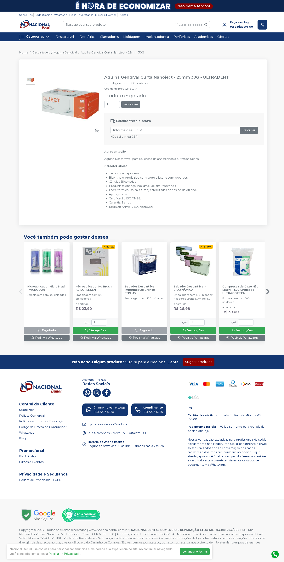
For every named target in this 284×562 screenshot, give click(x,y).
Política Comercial (32, 415)
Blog (22, 438)
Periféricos (181, 37)
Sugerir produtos (198, 362)
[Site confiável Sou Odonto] (81, 515)
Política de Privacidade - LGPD (40, 480)
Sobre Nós (25, 15)
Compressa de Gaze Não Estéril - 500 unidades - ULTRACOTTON (240, 290)
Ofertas (123, 15)
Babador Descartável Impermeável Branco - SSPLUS (141, 290)
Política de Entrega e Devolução (41, 421)
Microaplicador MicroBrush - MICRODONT (46, 288)
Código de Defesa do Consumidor (42, 427)
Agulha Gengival (65, 52)
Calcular (248, 130)
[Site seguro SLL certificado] (38, 515)
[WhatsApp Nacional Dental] (87, 392)
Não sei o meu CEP (124, 136)
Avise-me (131, 104)
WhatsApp (60, 15)
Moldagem (131, 37)
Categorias (35, 36)
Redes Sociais (43, 15)
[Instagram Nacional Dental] (97, 392)
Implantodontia (157, 37)
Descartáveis (65, 37)
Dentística (87, 37)
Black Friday (27, 456)
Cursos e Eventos (105, 15)
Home (23, 52)
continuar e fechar (195, 551)
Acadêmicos (203, 37)
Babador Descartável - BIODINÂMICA (189, 288)
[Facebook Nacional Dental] (106, 392)
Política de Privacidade (64, 553)
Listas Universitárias (81, 15)
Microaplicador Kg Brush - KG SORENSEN (95, 288)
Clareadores (109, 37)
